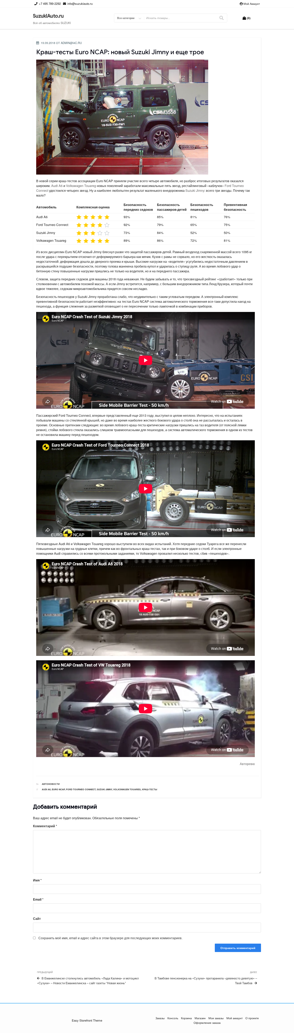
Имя (37, 880)
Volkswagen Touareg (81, 185)
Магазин (200, 1018)
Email (38, 899)
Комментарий (45, 826)
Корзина (186, 1018)
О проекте (252, 1018)
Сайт (37, 918)
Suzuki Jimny (194, 190)
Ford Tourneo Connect (81, 789)
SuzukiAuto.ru (48, 16)
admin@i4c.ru (71, 43)
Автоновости (51, 783)
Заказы (160, 1018)
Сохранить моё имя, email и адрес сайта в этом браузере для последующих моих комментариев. (110, 938)
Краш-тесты (149, 789)
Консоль (172, 1018)
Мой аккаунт (251, 4)
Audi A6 (57, 185)
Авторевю (247, 763)
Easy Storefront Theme (87, 1020)
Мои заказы (216, 1018)
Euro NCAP (58, 789)
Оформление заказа (207, 1023)
